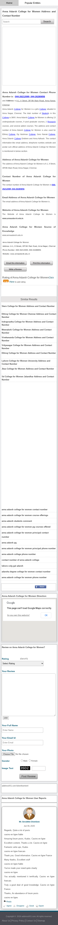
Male (25, 761)
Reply (8, 902)
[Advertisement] (29, 56)
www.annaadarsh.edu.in (12, 235)
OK (46, 615)
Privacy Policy (18, 921)
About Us (6, 921)
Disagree (20, 906)
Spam (41, 906)
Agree (9, 906)
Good (31, 906)
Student (45, 113)
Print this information (41, 263)
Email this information (15, 263)
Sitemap (41, 921)
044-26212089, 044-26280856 (30, 96)
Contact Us (31, 921)
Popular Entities (33, 3)
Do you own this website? (18, 615)
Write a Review (15, 269)
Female (34, 761)
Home (9, 3)
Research (51, 122)
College (17, 109)
